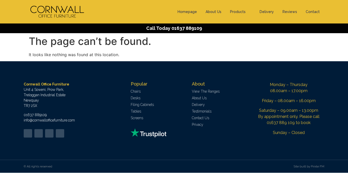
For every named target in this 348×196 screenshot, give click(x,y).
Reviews (290, 12)
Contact (313, 12)
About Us (213, 12)
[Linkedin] (49, 133)
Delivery (267, 12)
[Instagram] (60, 133)
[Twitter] (28, 133)
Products (238, 12)
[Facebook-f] (38, 133)
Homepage (187, 12)
